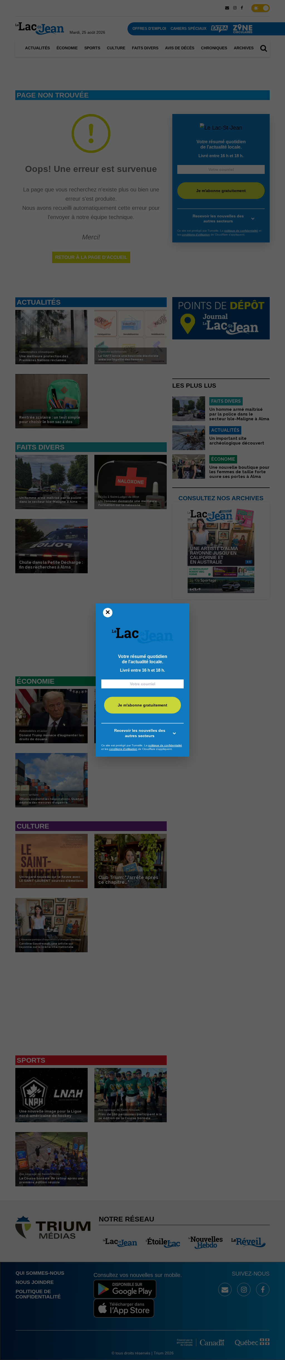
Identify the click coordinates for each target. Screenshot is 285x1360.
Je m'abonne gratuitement (142, 705)
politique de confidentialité (165, 745)
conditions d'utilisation (123, 749)
